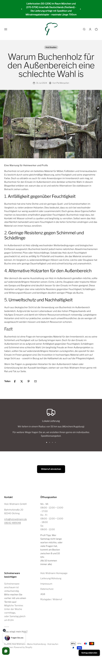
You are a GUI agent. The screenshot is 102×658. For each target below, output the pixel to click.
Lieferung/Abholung (50, 578)
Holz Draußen (51, 47)
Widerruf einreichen (51, 469)
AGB (42, 594)
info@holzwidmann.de (15, 519)
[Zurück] (21, 9)
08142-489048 (12, 522)
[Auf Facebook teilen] (14, 381)
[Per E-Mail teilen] (35, 381)
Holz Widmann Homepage (53, 573)
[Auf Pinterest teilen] (28, 381)
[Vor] (80, 9)
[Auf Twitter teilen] (21, 381)
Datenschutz (47, 589)
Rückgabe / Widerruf (51, 599)
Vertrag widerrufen (89, 653)
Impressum (46, 583)
